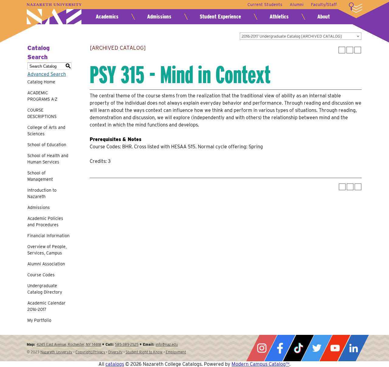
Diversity (115, 352)
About (323, 16)
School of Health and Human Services (47, 158)
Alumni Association (46, 263)
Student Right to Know (144, 352)
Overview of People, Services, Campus (47, 249)
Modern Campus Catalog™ (260, 364)
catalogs (114, 364)
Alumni (297, 4)
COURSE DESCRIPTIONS (42, 113)
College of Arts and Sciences (46, 130)
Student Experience (220, 16)
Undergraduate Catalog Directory (44, 289)
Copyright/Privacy (90, 352)
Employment (176, 352)
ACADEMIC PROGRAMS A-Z (42, 96)
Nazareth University (54, 13)
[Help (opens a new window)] (357, 50)
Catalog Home (41, 81)
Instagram (262, 348)
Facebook (280, 348)
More (355, 7)
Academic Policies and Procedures (45, 221)
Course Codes (41, 274)
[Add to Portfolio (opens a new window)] (342, 50)
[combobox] (300, 36)
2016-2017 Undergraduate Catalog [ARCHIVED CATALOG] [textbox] (292, 36)
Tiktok (298, 348)
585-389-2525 (127, 344)
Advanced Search (46, 74)
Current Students (264, 4)
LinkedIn (353, 348)
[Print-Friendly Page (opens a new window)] (349, 50)
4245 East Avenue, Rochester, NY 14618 (68, 344)
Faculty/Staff (324, 4)
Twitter (317, 348)
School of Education (46, 144)
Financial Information (48, 235)
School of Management (40, 176)
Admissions (159, 16)
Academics (107, 16)
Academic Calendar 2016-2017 (46, 306)
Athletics (279, 16)
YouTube (335, 348)
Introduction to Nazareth (42, 193)
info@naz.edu (167, 344)
